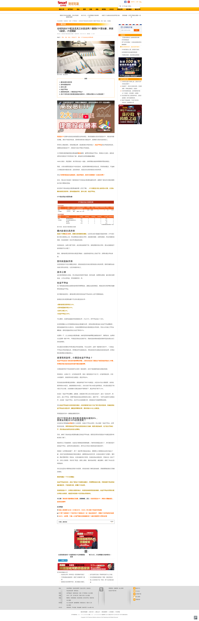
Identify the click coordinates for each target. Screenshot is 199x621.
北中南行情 (75, 595)
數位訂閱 (137, 9)
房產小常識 (82, 595)
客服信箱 (137, 599)
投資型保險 (79, 597)
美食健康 (79, 607)
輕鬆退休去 (83, 602)
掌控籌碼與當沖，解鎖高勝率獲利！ (131, 46)
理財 (63, 37)
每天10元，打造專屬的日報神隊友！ (90, 16)
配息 (69, 37)
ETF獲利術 (85, 593)
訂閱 (136, 30)
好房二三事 (69, 595)
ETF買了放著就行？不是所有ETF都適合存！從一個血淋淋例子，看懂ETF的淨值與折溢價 (86, 513)
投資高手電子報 (112, 590)
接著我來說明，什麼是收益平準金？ (72, 92)
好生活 (112, 9)
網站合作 (98, 612)
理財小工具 (89, 602)
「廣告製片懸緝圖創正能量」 (70, 498)
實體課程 (111, 588)
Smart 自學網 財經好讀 (74, 4)
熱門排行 (70, 9)
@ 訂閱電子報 (62, 560)
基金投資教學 (76, 588)
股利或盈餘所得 (66, 84)
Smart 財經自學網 (63, 4)
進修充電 (84, 607)
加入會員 (137, 596)
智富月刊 (137, 588)
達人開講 (90, 593)
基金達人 (89, 588)
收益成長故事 (70, 590)
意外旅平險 (86, 597)
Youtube (137, 591)
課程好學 (120, 9)
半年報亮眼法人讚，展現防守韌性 (130, 49)
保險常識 (92, 597)
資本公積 (63, 87)
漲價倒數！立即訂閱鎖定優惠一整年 (131, 16)
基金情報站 (69, 588)
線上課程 (121, 588)
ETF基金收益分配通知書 (87, 37)
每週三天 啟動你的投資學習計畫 (111, 15)
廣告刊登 (91, 612)
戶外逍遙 (74, 607)
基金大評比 (83, 588)
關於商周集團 (84, 612)
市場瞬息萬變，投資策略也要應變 (130, 55)
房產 (90, 9)
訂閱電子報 (138, 593)
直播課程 (116, 588)
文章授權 (111, 612)
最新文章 (61, 9)
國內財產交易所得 (66, 82)
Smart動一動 (90, 607)
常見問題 (118, 612)
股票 (84, 9)
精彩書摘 (128, 9)
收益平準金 (64, 89)
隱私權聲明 (104, 612)
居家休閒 (69, 607)
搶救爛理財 (76, 602)
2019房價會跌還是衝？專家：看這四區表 (101, 577)
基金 (78, 9)
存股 (80, 593)
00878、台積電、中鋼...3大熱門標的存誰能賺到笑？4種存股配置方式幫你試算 (83, 516)
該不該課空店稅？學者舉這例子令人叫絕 (101, 574)
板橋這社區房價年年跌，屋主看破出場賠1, (73, 581)
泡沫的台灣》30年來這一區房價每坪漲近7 (72, 574)
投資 (66, 37)
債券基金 (76, 590)
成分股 (67, 234)
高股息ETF (74, 37)
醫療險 (68, 597)
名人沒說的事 (70, 602)
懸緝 (79, 37)
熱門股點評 (69, 593)
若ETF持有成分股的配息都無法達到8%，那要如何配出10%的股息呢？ (83, 94)
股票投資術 (75, 593)
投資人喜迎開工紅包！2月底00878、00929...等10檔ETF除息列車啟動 (80, 510)
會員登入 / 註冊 (134, 1)
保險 (97, 9)
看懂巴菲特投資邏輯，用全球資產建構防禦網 (69, 16)
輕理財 (104, 9)
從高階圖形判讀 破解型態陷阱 (129, 52)
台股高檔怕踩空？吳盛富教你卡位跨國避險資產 (71, 555)
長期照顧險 (73, 597)
